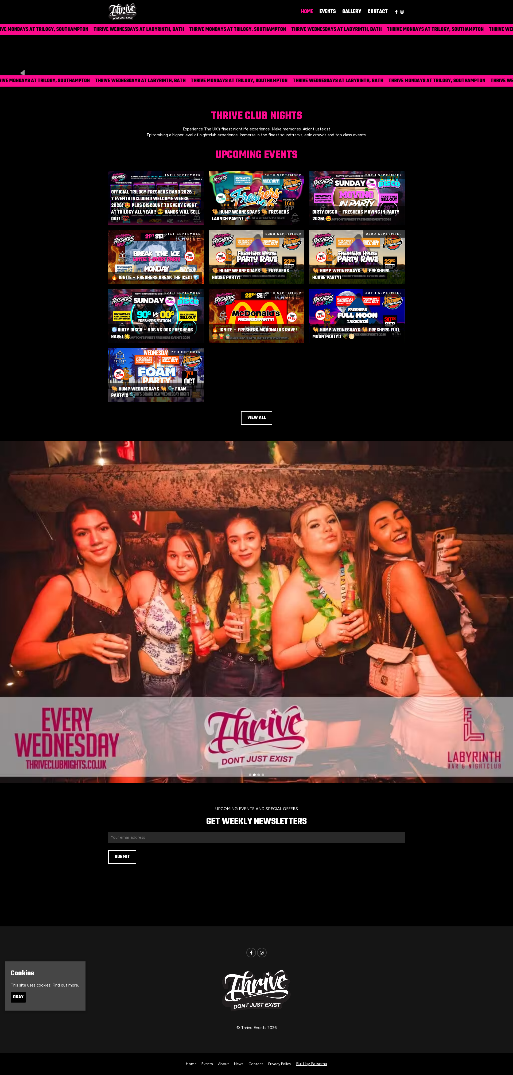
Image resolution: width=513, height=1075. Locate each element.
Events (328, 12)
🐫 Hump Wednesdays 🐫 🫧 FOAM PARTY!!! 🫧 (148, 393)
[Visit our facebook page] (396, 12)
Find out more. (65, 985)
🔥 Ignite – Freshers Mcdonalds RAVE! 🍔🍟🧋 (254, 334)
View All (256, 417)
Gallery (351, 12)
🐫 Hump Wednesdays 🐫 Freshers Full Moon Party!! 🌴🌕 (356, 334)
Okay (18, 997)
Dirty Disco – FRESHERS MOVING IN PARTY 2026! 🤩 (355, 216)
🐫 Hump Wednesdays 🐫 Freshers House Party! (250, 274)
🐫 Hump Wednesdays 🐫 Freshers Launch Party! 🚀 (250, 216)
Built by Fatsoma (311, 1063)
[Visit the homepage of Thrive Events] (122, 12)
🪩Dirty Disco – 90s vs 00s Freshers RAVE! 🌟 (152, 334)
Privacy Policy (279, 1064)
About (223, 1064)
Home (307, 12)
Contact (378, 12)
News (238, 1064)
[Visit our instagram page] (402, 12)
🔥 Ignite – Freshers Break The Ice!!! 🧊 (155, 277)
